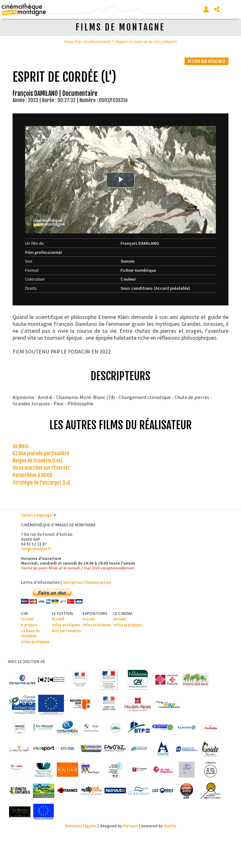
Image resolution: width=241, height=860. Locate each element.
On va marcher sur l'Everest (41, 468)
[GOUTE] (210, 749)
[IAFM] (43, 770)
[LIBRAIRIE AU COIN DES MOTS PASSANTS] (210, 770)
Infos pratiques (35, 641)
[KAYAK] (67, 770)
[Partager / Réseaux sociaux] (217, 9)
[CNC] (51, 680)
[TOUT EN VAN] (210, 791)
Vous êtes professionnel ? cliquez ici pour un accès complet (120, 41)
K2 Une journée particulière (41, 453)
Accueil (27, 618)
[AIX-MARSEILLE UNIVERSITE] (43, 728)
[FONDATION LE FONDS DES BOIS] (195, 680)
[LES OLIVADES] (186, 770)
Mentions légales (81, 825)
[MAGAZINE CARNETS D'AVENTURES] (19, 791)
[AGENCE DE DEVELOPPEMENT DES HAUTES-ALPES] (19, 728)
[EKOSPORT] (43, 749)
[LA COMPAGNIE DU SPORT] (139, 770)
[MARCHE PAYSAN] (43, 791)
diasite (169, 825)
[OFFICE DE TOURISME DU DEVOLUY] (139, 791)
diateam (130, 825)
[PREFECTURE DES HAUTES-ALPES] (109, 705)
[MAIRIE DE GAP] (166, 705)
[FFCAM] (139, 749)
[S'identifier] (206, 9)
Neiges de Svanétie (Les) (37, 460)
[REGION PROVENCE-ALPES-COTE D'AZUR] (80, 705)
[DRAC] (80, 680)
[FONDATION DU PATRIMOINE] (166, 680)
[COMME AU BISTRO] (19, 749)
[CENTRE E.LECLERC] (186, 728)
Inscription (72, 582)
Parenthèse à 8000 (32, 475)
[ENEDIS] (67, 749)
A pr (24, 624)
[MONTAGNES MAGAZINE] (67, 791)
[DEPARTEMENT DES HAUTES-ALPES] (138, 705)
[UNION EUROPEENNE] (43, 812)
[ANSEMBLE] (67, 728)
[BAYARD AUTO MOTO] (91, 728)
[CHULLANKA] (210, 728)
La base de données (30, 633)
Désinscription (98, 582)
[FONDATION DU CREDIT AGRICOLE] (138, 680)
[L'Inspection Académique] (115, 770)
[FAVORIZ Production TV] (115, 749)
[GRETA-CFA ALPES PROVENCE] (19, 770)
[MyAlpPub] (91, 791)
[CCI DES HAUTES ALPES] (22, 680)
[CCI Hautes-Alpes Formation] (163, 728)
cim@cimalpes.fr (36, 548)
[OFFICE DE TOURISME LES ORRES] (163, 791)
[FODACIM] (163, 749)
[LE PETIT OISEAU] (163, 770)
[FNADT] (109, 680)
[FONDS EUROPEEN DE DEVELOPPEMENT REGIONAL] (51, 705)
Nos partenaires (66, 630)
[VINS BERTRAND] (19, 812)
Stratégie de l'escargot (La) (41, 482)
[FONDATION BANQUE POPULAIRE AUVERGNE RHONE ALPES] (186, 749)
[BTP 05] (139, 728)
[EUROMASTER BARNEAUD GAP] (91, 749)
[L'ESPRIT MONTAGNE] (91, 770)
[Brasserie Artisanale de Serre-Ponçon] (115, 728)
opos (32, 624)
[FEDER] (22, 705)
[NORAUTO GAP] (115, 791)
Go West (21, 446)
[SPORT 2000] (186, 791)
